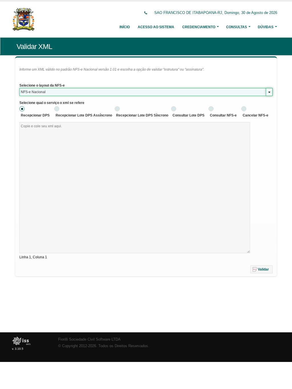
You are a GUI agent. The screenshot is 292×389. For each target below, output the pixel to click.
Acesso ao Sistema (156, 27)
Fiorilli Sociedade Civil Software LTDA (89, 339)
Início (124, 27)
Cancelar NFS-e (255, 115)
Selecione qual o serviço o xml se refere (51, 103)
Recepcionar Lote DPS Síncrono (142, 115)
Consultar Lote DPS (188, 115)
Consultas (236, 27)
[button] (261, 269)
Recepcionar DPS (35, 115)
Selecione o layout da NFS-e (42, 85)
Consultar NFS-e (223, 115)
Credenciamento (198, 27)
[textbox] (134, 187)
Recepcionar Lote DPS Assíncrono (84, 115)
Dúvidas (265, 27)
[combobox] (146, 92)
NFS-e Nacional (33, 92)
